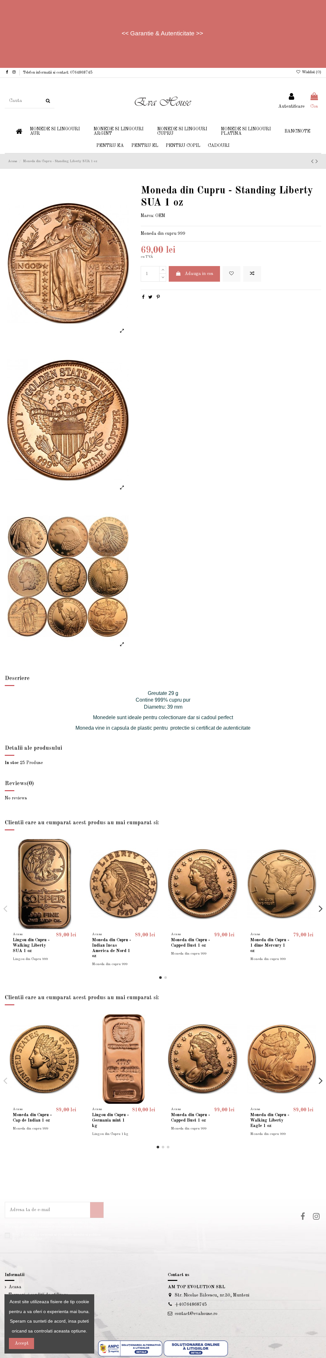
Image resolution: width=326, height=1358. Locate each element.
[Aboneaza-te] (96, 1210)
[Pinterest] (158, 297)
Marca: (147, 215)
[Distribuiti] (143, 297)
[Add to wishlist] (231, 274)
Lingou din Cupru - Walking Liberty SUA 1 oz (31, 945)
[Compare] (74, 859)
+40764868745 (191, 1304)
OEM (160, 215)
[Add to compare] (252, 274)
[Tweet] (150, 297)
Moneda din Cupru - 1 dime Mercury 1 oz (269, 945)
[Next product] (316, 161)
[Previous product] (313, 161)
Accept (22, 1343)
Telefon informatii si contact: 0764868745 (57, 73)
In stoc (12, 763)
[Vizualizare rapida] (74, 871)
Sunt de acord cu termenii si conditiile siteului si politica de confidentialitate (56, 1237)
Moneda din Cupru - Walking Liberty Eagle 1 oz (269, 1120)
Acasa (15, 1287)
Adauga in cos (199, 273)
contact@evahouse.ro (196, 1313)
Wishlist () (311, 72)
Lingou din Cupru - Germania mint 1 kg (110, 1120)
